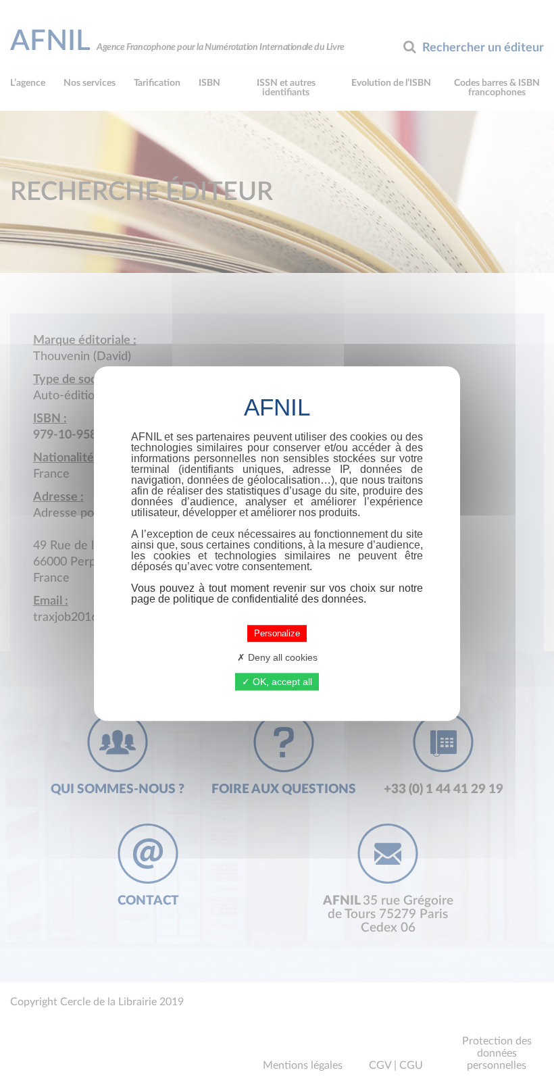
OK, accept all (281, 681)
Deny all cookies (281, 657)
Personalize (277, 633)
